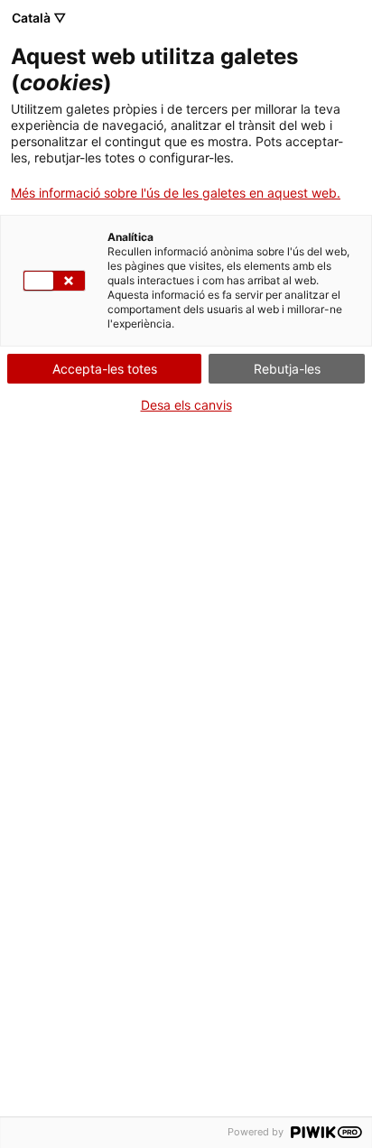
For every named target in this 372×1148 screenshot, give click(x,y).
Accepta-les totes (104, 368)
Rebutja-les (287, 368)
